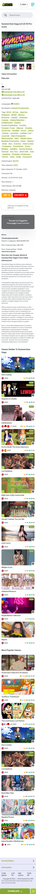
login (14, 223)
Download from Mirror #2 (14, 95)
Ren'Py (16, 161)
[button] (32, 4)
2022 (15, 165)
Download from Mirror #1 (14, 92)
